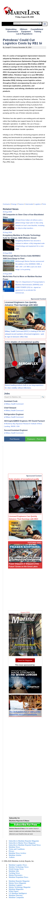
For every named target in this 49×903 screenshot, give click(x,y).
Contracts (6, 204)
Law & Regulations (24, 34)
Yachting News (14, 873)
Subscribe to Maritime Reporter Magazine (24, 841)
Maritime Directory (16, 895)
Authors (12, 857)
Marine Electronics (15, 875)
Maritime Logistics (15, 885)
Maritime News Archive (17, 853)
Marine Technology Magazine (19, 887)
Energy (13, 204)
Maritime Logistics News (18, 865)
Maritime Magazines (16, 889)
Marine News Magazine (17, 883)
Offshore (23, 29)
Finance (21, 204)
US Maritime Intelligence (18, 893)
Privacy (11, 851)
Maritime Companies (16, 897)
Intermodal (29, 204)
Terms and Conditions (17, 849)
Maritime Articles (15, 855)
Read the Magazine (25, 660)
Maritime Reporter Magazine (19, 881)
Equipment (26, 32)
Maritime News (14, 847)
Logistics (37, 204)
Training (37, 32)
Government (12, 32)
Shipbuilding (11, 29)
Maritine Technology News (18, 867)
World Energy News (16, 869)
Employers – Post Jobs (35, 439)
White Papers (13, 891)
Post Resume (14, 439)
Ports (44, 204)
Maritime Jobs (14, 871)
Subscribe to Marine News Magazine (22, 843)
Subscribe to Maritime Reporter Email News (25, 845)
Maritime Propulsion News (18, 877)
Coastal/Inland (37, 29)
